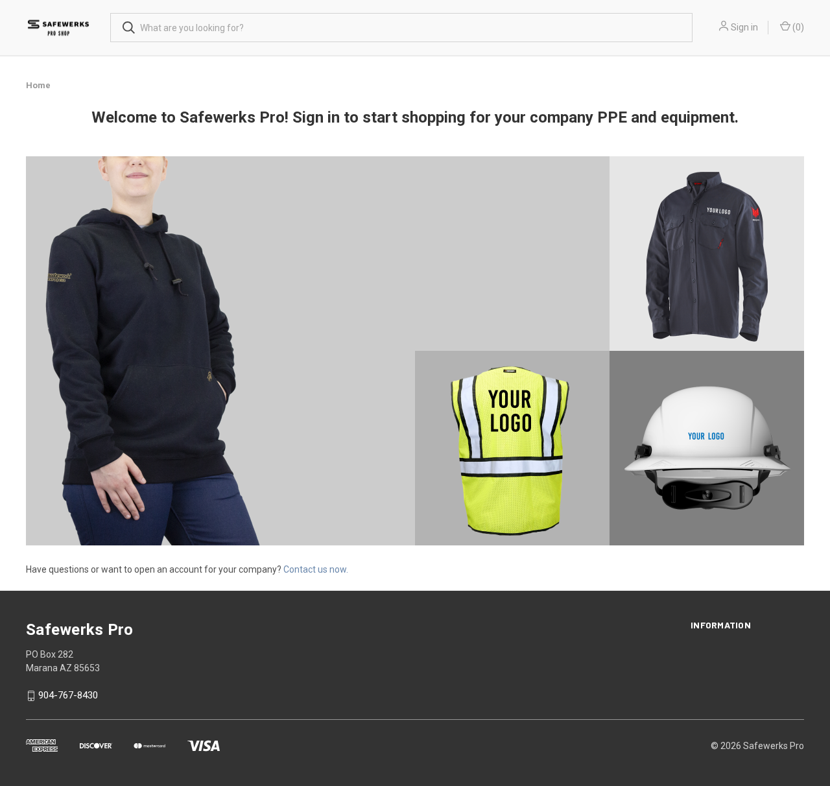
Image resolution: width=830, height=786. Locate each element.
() (797, 27)
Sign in (744, 27)
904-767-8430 (68, 696)
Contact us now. (314, 569)
